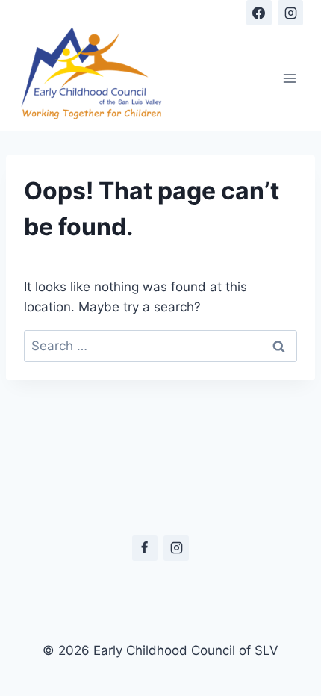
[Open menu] (289, 78)
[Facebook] (259, 12)
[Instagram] (290, 12)
